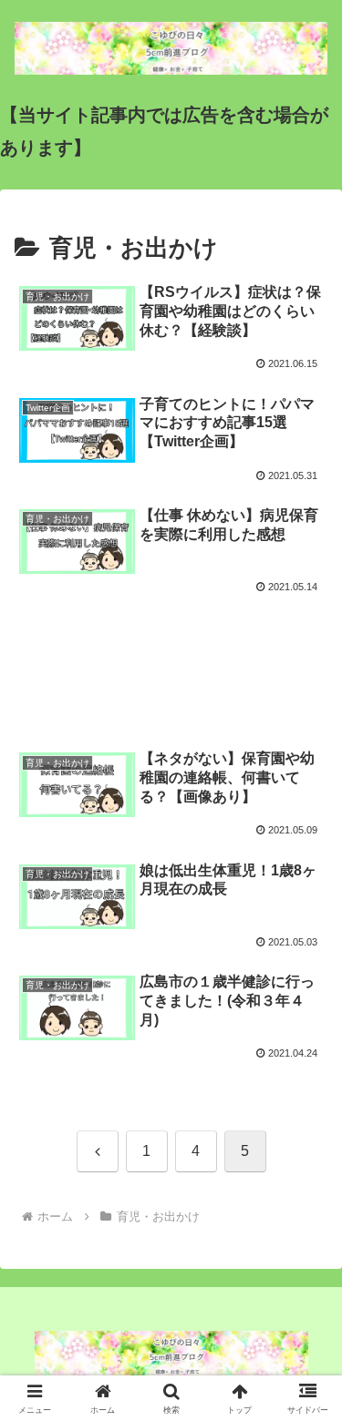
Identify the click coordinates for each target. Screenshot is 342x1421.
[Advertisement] (171, 658)
